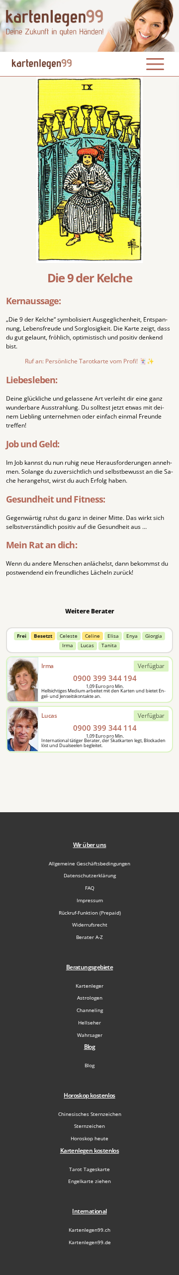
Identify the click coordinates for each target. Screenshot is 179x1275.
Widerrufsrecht (89, 924)
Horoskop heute (89, 1138)
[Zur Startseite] (89, 26)
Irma (67, 645)
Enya (132, 636)
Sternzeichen (89, 1125)
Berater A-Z (89, 937)
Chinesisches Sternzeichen (89, 1113)
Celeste (69, 636)
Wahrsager (89, 1034)
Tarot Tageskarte (89, 1169)
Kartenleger (89, 985)
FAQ (89, 887)
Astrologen (89, 997)
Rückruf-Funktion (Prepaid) (90, 912)
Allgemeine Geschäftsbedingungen (89, 863)
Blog (89, 1065)
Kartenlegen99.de (90, 1242)
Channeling (90, 1010)
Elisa (113, 636)
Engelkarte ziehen (89, 1181)
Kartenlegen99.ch (89, 1229)
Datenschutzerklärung (90, 875)
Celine (92, 636)
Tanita (109, 645)
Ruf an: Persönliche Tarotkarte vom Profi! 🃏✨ (89, 361)
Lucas (87, 645)
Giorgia (153, 636)
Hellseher (89, 1022)
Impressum (90, 900)
